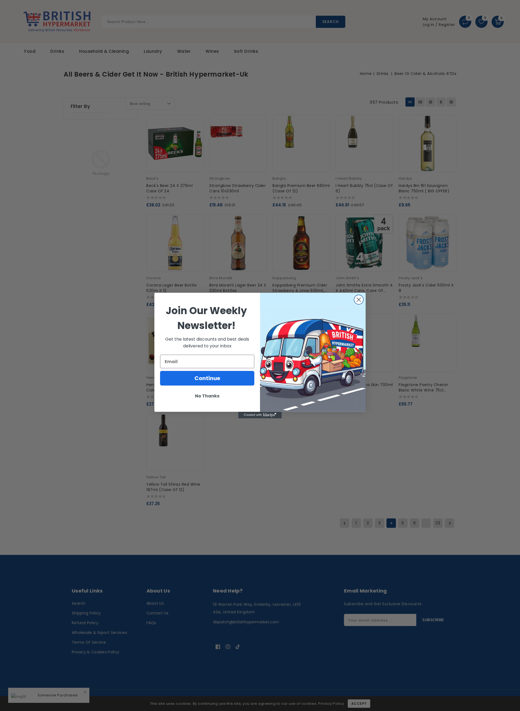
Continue (207, 378)
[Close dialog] (358, 299)
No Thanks (207, 396)
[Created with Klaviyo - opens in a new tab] (260, 415)
